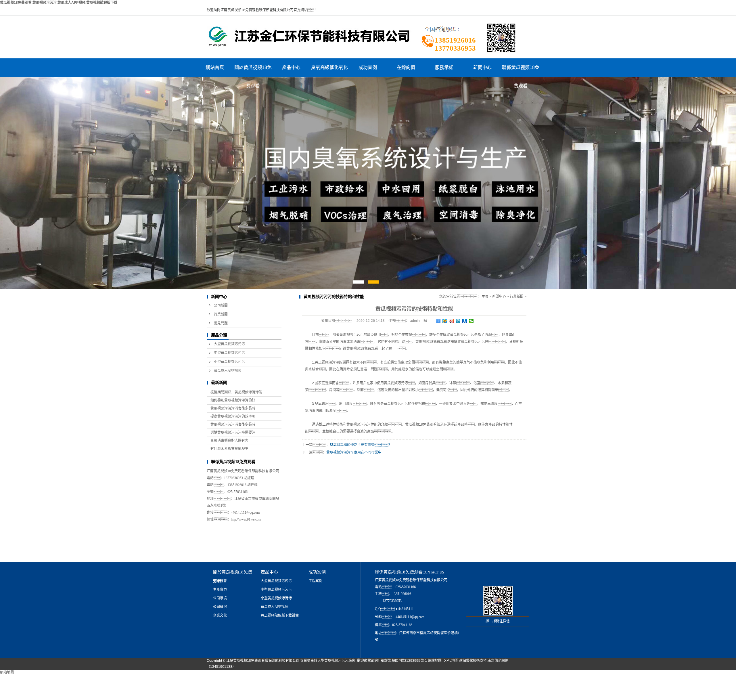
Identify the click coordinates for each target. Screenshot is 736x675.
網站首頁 (215, 67)
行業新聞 (221, 314)
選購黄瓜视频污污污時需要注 (232, 433)
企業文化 (220, 615)
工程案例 (315, 581)
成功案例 (368, 67)
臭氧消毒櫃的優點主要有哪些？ (361, 445)
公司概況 (220, 607)
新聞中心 (482, 67)
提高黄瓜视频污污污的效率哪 (232, 416)
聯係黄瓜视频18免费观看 (520, 71)
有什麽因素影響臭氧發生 (229, 449)
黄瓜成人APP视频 (227, 371)
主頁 (485, 297)
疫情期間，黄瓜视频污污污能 (236, 392)
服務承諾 (444, 67)
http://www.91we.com (246, 519)
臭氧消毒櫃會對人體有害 (229, 441)
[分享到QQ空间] (444, 321)
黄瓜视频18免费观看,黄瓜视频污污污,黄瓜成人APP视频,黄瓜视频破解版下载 (58, 3)
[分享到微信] (471, 321)
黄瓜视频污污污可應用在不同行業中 (354, 452)
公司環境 (220, 598)
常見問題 (221, 323)
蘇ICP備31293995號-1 (409, 661)
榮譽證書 (220, 581)
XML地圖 (451, 661)
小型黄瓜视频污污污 (229, 362)
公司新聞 (221, 305)
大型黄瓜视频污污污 (229, 344)
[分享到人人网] (464, 321)
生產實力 (220, 590)
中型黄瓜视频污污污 (229, 353)
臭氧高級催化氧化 (329, 67)
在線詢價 (406, 67)
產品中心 (291, 67)
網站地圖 (435, 661)
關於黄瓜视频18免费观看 (253, 71)
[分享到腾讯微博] (458, 321)
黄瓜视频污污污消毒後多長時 (232, 408)
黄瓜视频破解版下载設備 (280, 615)
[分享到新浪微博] (451, 321)
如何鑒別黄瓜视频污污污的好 (232, 400)
